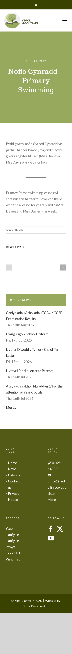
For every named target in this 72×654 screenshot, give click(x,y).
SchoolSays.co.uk (34, 606)
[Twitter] (60, 529)
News (12, 469)
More (52, 499)
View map (13, 559)
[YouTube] (51, 538)
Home (12, 463)
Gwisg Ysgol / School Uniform (27, 334)
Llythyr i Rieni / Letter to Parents (29, 371)
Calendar (15, 475)
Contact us (14, 484)
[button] (9, 267)
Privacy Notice (13, 496)
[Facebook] (51, 529)
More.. (11, 407)
